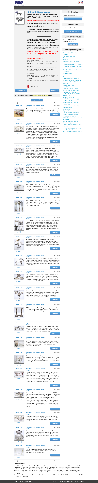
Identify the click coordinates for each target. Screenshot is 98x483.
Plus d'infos (54, 90)
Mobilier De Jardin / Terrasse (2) (71, 99)
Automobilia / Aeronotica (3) (69, 56)
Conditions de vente (79, 481)
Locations (60, 481)
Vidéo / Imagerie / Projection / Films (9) (72, 131)
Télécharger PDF (21, 90)
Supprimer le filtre (37, 100)
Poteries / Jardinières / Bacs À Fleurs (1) (73, 117)
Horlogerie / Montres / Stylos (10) (71, 78)
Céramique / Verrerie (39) (69, 63)
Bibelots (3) (66, 58)
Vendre (31, 8)
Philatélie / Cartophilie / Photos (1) (71, 114)
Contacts (48, 8)
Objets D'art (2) (66, 109)
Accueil (17, 8)
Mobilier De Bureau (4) (68, 97)
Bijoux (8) (65, 59)
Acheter (24, 8)
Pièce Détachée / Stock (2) (69, 116)
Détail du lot (55, 114)
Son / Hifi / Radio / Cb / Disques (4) (71, 121)
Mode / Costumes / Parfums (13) (71, 106)
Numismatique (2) (67, 107)
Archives (56, 8)
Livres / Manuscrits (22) (68, 87)
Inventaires (64, 8)
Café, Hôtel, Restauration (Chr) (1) (71, 61)
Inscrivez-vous (73, 44)
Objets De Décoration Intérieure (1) (71, 111)
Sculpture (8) (66, 119)
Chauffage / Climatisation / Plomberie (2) (73, 64)
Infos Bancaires (39, 8)
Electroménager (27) (68, 73)
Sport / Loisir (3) (67, 123)
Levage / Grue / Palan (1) (69, 85)
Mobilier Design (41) (68, 100)
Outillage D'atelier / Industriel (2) (71, 112)
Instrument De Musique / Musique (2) (72, 80)
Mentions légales (68, 481)
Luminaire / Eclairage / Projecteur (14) (72, 88)
